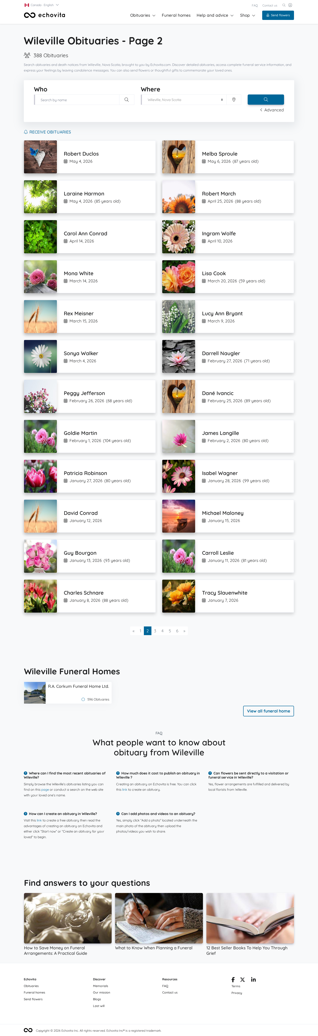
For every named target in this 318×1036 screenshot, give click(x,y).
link (124, 789)
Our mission (101, 992)
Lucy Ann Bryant (222, 313)
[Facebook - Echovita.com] (233, 980)
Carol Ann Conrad (85, 233)
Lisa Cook (214, 273)
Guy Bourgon (80, 553)
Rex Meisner (79, 313)
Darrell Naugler (221, 353)
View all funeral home (268, 711)
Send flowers (280, 15)
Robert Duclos (81, 153)
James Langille (220, 433)
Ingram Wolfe (219, 233)
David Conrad (81, 513)
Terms (235, 986)
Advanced (274, 109)
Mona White (78, 273)
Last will (98, 1006)
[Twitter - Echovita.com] (242, 980)
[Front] (44, 15)
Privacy (236, 993)
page (45, 789)
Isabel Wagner (220, 473)
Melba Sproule (220, 153)
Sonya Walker (81, 353)
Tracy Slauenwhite (224, 592)
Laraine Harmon (84, 193)
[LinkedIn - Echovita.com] (253, 980)
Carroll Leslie (218, 553)
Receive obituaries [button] (50, 132)
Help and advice (212, 15)
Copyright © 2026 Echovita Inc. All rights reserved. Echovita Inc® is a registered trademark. (98, 1031)
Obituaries (140, 15)
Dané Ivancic (217, 393)
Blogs (97, 999)
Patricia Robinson (85, 473)
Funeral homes (176, 15)
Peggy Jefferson (84, 393)
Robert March (219, 193)
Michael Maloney (223, 513)
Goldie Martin (80, 433)
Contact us (269, 5)
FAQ (255, 5)
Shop (245, 15)
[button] (42, 5)
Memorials (100, 986)
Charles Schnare (84, 592)
